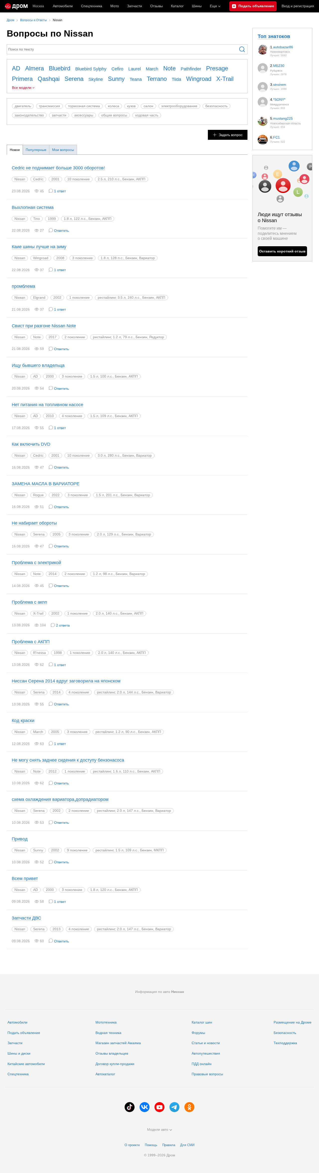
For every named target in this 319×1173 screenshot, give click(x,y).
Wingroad (198, 78)
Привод (20, 838)
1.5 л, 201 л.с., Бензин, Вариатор (123, 495)
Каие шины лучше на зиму (39, 246)
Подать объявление (23, 1033)
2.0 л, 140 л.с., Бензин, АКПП (119, 613)
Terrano (157, 78)
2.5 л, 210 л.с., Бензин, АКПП (121, 179)
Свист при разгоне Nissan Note (44, 325)
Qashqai (49, 78)
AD (16, 68)
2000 (50, 376)
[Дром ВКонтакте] (145, 1107)
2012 (53, 771)
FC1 (276, 137)
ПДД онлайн (202, 1064)
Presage (217, 68)
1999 (52, 219)
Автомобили (63, 6)
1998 (58, 653)
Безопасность (285, 1033)
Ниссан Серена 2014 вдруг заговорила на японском (66, 681)
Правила (168, 1145)
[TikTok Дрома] (130, 1107)
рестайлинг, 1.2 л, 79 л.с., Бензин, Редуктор (128, 337)
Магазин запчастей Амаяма (118, 1043)
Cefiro (117, 68)
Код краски (23, 720)
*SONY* (279, 99)
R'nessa (39, 653)
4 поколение (72, 416)
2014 (53, 574)
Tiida (176, 79)
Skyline (95, 79)
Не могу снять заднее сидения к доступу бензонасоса (68, 760)
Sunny (116, 78)
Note (169, 68)
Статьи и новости (206, 1043)
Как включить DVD (31, 444)
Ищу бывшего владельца (38, 365)
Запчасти (134, 6)
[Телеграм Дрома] (174, 1107)
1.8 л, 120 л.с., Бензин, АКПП (114, 890)
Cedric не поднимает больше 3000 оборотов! (58, 167)
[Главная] (16, 6)
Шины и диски (18, 1053)
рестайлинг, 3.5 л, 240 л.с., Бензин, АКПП (131, 297)
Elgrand (39, 297)
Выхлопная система (33, 207)
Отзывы (156, 6)
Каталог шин (202, 1022)
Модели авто (157, 1129)
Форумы (198, 1033)
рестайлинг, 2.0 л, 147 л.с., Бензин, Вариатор (134, 811)
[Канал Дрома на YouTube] (159, 1107)
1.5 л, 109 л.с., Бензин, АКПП (114, 416)
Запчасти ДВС (26, 918)
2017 (53, 337)
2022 (56, 495)
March (152, 68)
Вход (298, 6)
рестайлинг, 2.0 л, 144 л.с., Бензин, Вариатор (134, 692)
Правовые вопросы (207, 1074)
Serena (74, 78)
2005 (57, 534)
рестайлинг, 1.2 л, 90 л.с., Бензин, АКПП (128, 732)
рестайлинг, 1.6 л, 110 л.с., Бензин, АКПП (126, 771)
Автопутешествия (206, 1053)
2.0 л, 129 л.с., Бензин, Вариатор (124, 534)
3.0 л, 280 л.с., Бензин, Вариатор (125, 455)
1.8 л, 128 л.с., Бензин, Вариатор (128, 258)
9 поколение (77, 850)
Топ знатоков (274, 36)
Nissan (19, 179)
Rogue (38, 495)
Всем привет (25, 878)
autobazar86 (283, 47)
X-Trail (225, 78)
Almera (34, 68)
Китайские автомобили (26, 1064)
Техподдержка (285, 1043)
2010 (50, 416)
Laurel (134, 68)
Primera (22, 78)
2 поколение (75, 337)
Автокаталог (105, 1074)
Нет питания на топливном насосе (47, 404)
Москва (38, 6)
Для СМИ (187, 1145)
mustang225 (283, 118)
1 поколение (79, 297)
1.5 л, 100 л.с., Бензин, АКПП (114, 376)
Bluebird (59, 68)
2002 (57, 297)
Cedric (38, 179)
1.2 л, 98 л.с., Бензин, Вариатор (119, 574)
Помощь (151, 1145)
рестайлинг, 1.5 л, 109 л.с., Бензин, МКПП (129, 850)
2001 (55, 179)
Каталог (177, 6)
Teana (136, 79)
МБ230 (278, 66)
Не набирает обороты (34, 523)
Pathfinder (191, 68)
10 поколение (78, 179)
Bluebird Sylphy (90, 68)
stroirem (279, 85)
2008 (60, 258)
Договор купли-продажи (114, 1064)
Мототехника (106, 1022)
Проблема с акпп (29, 602)
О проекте (132, 1145)
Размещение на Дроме (293, 1022)
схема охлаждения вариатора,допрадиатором (60, 799)
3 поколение (82, 258)
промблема (23, 286)
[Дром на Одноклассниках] (189, 1107)
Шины (197, 6)
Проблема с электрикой (36, 562)
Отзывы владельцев (111, 1053)
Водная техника (108, 1033)
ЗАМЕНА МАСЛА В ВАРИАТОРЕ (46, 483)
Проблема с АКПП (31, 641)
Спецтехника (18, 1074)
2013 (57, 929)
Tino (36, 219)
